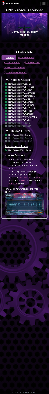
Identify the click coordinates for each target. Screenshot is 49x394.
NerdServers (12, 3)
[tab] (9, 57)
